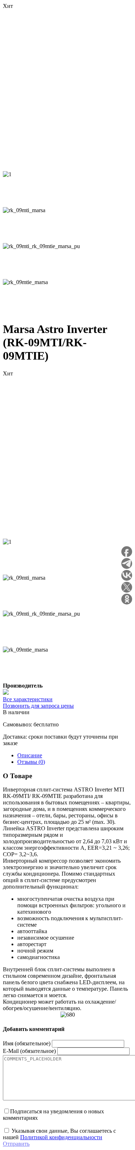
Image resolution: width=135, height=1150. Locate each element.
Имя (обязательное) (26, 1043)
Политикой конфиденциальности (61, 1137)
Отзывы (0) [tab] (31, 762)
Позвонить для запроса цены (38, 706)
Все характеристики (28, 699)
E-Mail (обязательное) (29, 1051)
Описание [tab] (29, 755)
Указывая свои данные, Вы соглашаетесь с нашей (59, 1134)
